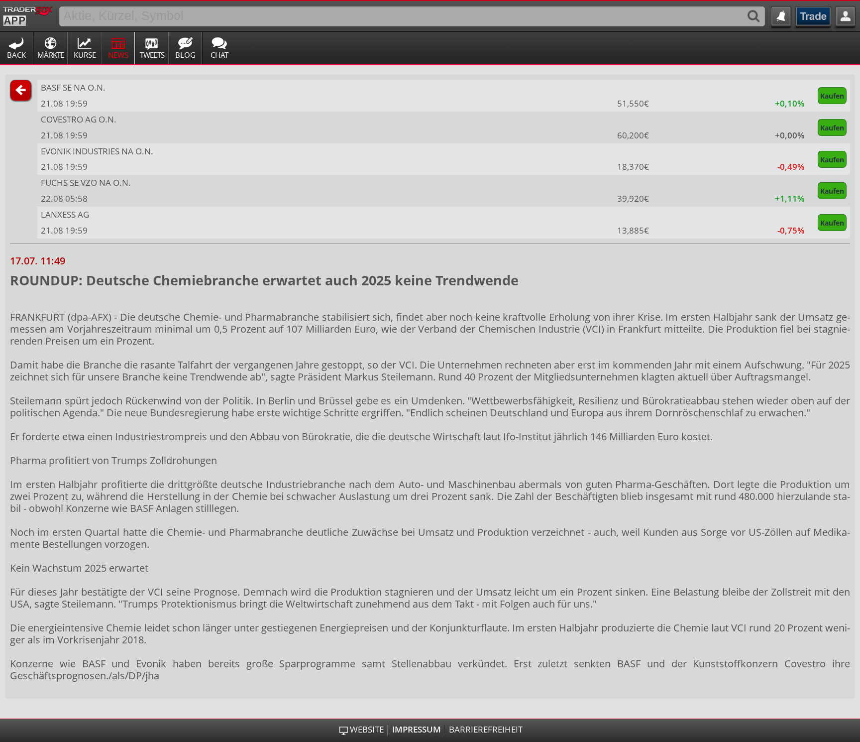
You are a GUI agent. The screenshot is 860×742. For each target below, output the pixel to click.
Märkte (50, 55)
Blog (185, 55)
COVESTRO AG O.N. (78, 119)
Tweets (152, 55)
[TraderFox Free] (27, 14)
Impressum (416, 730)
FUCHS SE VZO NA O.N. (86, 182)
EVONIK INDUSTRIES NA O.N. (97, 151)
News (118, 55)
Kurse (85, 55)
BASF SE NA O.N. (73, 87)
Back (16, 55)
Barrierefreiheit (486, 730)
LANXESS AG (65, 214)
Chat (219, 55)
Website (367, 730)
